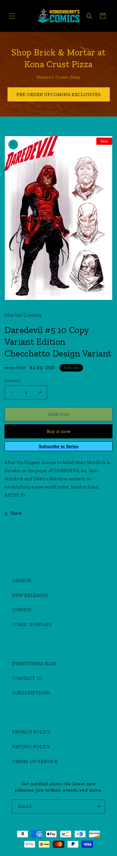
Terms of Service (35, 761)
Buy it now (58, 431)
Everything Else (34, 663)
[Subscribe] (98, 806)
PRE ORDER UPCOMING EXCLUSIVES (58, 94)
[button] (12, 16)
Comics (21, 609)
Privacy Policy (31, 732)
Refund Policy (31, 746)
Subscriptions (31, 693)
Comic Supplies (32, 624)
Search (21, 580)
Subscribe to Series (59, 446)
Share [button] (16, 513)
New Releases (30, 595)
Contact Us (27, 678)
